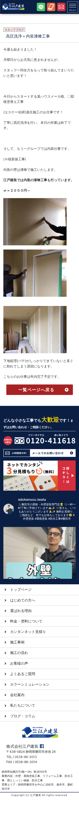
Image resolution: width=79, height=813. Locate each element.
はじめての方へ (22, 600)
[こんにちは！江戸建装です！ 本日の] (39, 561)
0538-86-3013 (26, 757)
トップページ (21, 589)
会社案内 (17, 695)
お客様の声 (19, 663)
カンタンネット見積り (28, 632)
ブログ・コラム (22, 716)
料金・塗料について (26, 621)
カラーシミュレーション (30, 684)
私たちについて (22, 705)
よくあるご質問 (22, 674)
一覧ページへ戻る (36, 389)
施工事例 (17, 642)
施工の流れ (19, 653)
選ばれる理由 (21, 611)
